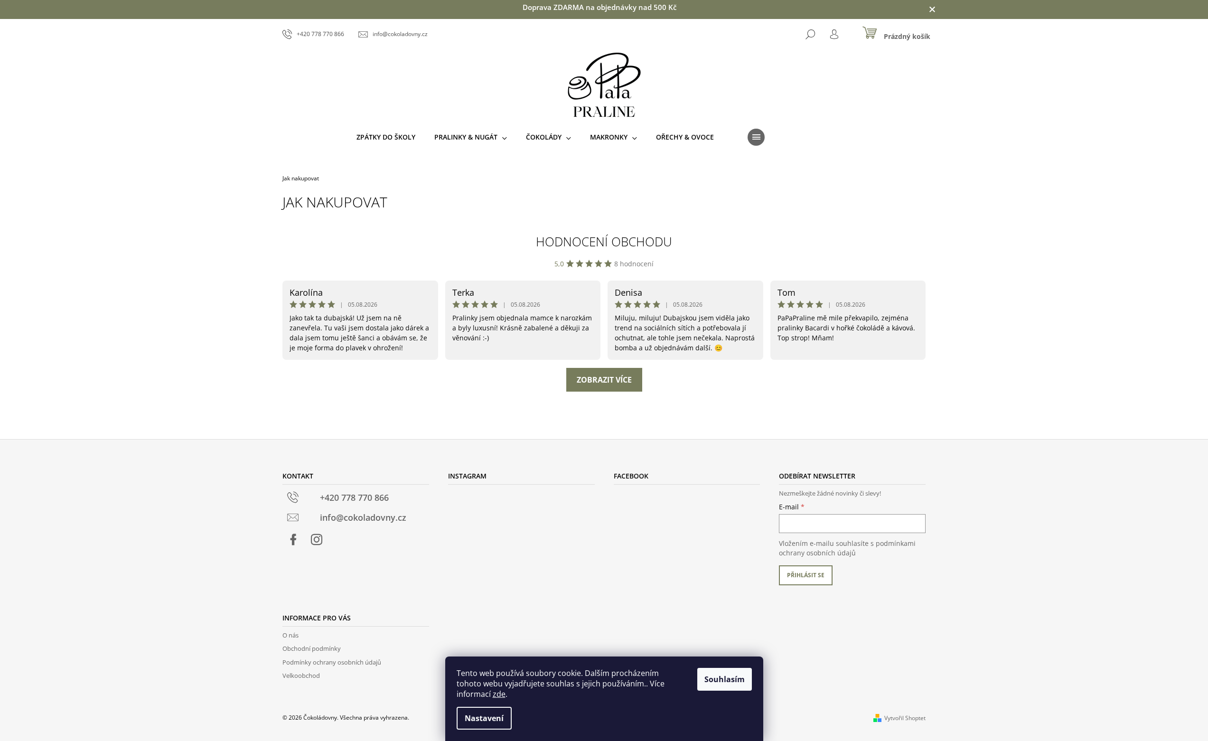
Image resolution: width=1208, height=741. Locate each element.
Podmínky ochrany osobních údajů (331, 662)
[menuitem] (386, 137)
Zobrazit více (604, 380)
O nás (290, 635)
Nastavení (484, 718)
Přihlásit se (805, 575)
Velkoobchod (301, 675)
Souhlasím (724, 679)
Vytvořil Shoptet (905, 718)
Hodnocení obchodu (604, 241)
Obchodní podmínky (311, 648)
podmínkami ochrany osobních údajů (847, 548)
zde (499, 694)
